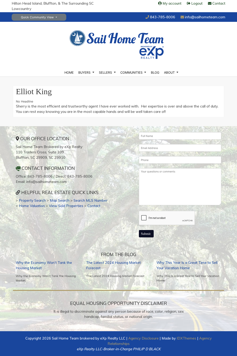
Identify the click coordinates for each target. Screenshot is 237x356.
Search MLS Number (90, 200)
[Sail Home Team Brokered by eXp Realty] (116, 44)
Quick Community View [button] (38, 17)
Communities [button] (131, 72)
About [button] (170, 72)
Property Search (32, 200)
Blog (155, 72)
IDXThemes (186, 338)
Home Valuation (32, 206)
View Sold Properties (66, 206)
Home (69, 72)
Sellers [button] (106, 72)
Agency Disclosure (143, 338)
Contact (93, 206)
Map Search (59, 200)
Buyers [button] (84, 72)
